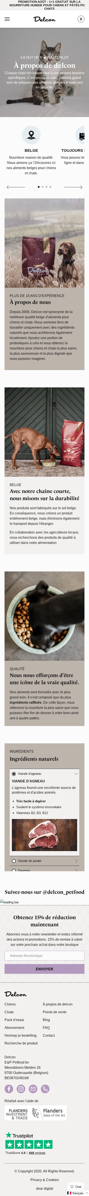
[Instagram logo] (21, 1089)
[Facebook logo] (9, 1089)
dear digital (44, 1188)
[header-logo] (44, 19)
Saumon (24, 870)
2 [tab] (43, 187)
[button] (78, 1193)
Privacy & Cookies (44, 1180)
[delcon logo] (16, 994)
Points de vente (55, 1012)
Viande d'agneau (29, 773)
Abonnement (14, 1028)
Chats (9, 1012)
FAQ (46, 1028)
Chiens (10, 1004)
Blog (46, 1020)
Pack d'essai (14, 1020)
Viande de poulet (29, 861)
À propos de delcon (58, 1004)
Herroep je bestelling (21, 1035)
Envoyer (44, 969)
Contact (49, 1035)
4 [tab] (50, 187)
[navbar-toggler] (7, 19)
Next (72, 187)
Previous (16, 187)
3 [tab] (47, 187)
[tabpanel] (31, 151)
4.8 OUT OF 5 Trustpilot (44, 57)
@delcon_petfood (63, 892)
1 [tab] (39, 187)
